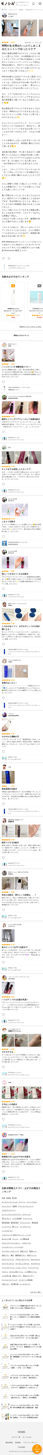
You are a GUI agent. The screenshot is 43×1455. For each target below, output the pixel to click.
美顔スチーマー (28, 1276)
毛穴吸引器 (15, 1284)
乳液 (3, 1198)
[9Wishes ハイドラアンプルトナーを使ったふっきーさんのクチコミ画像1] (10, 28)
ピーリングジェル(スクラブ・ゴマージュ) (16, 1214)
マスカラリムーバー (9, 1210)
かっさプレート (25, 1284)
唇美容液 (35, 1223)
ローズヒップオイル (22, 1264)
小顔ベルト (6, 1284)
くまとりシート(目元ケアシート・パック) (16, 1235)
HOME (21, 1431)
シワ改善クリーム (30, 1272)
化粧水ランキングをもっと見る (30, 327)
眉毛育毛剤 (15, 1223)
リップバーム (6, 1227)
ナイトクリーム (33, 1268)
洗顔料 (14, 1206)
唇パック (15, 1227)
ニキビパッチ (26, 1243)
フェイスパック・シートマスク (13, 1247)
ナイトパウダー (31, 1202)
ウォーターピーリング (9, 1280)
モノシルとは (27, 1437)
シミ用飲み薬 (24, 1239)
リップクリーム (25, 1227)
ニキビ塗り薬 (6, 1276)
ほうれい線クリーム (16, 1272)
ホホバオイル (35, 1259)
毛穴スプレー (6, 1218)
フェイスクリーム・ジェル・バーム (14, 1268)
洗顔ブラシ (6, 1255)
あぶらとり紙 (6, 1239)
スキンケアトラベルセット (11, 1243)
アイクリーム (27, 1218)
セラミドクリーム (8, 1259)
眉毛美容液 (6, 1223)
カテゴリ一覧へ (35, 1292)
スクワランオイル (8, 1264)
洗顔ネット (33, 1251)
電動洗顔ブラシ (20, 1255)
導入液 (14, 1198)
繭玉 (12, 1255)
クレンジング (6, 1206)
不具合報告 (21, 1447)
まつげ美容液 (17, 1218)
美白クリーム (31, 1255)
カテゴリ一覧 (16, 1437)
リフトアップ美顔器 (25, 1280)
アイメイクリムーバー (26, 1206)
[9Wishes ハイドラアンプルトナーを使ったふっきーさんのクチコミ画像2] (28, 28)
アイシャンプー (25, 1223)
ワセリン (5, 1272)
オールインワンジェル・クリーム (13, 1202)
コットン (15, 1239)
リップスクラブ (7, 1231)
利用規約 (18, 1442)
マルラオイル (35, 1264)
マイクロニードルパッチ (10, 1251)
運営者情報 (9, 1442)
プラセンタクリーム (22, 1259)
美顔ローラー (17, 1276)
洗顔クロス (24, 1251)
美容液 (8, 1198)
